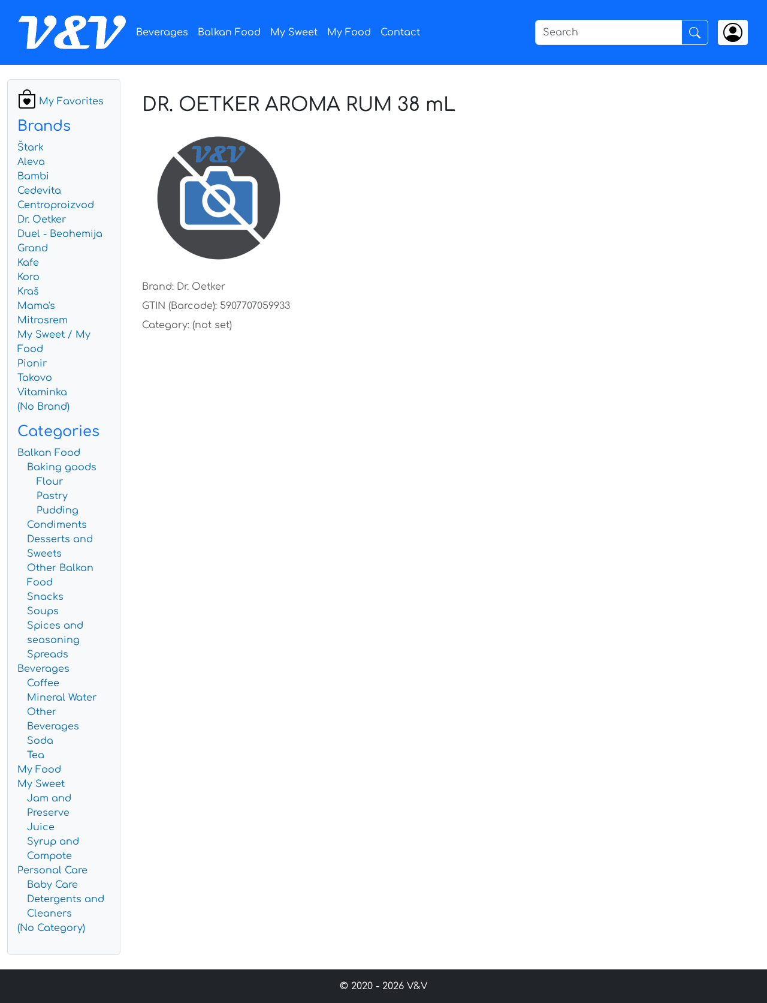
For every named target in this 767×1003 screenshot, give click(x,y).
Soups (43, 611)
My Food (349, 32)
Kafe (28, 262)
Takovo (34, 378)
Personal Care (52, 870)
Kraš (28, 291)
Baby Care (52, 884)
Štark (30, 147)
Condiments (57, 524)
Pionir (32, 363)
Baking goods (61, 467)
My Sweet (294, 32)
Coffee (43, 683)
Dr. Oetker (41, 219)
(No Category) (51, 928)
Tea (35, 755)
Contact (400, 32)
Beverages (162, 32)
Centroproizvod (55, 205)
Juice (41, 827)
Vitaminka (42, 392)
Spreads (47, 654)
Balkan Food (229, 32)
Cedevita (39, 190)
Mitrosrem (42, 320)
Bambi (33, 176)
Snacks (45, 596)
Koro (28, 277)
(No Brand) (43, 406)
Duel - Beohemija (59, 234)
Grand (32, 248)
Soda (40, 740)
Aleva (31, 162)
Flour (50, 481)
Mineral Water (61, 697)
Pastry (52, 496)
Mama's (36, 306)
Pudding (57, 510)
